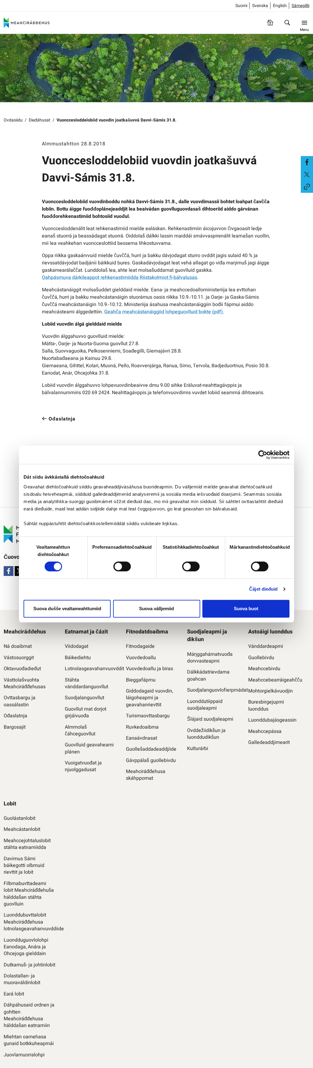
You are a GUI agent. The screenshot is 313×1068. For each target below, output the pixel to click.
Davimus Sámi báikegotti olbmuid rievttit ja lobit (24, 865)
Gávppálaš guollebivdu (151, 760)
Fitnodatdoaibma (147, 632)
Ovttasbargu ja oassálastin (19, 701)
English (280, 5)
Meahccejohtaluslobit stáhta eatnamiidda (27, 844)
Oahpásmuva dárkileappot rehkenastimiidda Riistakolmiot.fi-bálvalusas (119, 277)
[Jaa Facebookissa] (307, 162)
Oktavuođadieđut (22, 668)
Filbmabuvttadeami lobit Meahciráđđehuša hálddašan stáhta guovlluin (29, 894)
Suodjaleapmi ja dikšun (207, 635)
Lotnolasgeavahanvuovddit (91, 668)
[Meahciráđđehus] (27, 22)
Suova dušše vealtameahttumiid (67, 608)
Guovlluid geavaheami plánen (89, 748)
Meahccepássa (265, 731)
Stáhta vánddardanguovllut (86, 683)
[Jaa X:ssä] (307, 174)
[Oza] (287, 23)
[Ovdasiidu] (270, 23)
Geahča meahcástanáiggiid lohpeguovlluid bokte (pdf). (164, 312)
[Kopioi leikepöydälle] (307, 187)
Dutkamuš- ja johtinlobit (29, 965)
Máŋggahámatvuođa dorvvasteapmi (210, 658)
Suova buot (246, 608)
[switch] (122, 566)
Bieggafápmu (141, 680)
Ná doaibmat (18, 646)
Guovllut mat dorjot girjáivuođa (85, 712)
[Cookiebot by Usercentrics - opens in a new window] (262, 454)
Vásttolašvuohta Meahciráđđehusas (25, 683)
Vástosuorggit (19, 657)
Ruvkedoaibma (142, 727)
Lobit (10, 804)
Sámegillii (300, 5)
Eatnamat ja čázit (86, 632)
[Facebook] (8, 571)
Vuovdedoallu (141, 657)
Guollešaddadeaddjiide (151, 749)
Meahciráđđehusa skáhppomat (145, 775)
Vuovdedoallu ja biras (149, 668)
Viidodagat (76, 646)
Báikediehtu (78, 657)
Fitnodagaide (140, 646)
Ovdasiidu (13, 120)
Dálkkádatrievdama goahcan (208, 675)
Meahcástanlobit (22, 829)
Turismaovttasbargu (148, 715)
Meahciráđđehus (25, 632)
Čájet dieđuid (263, 589)
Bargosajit (15, 727)
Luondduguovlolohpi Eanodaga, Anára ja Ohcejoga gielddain (26, 947)
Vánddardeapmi (265, 646)
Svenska (260, 5)
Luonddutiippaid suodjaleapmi (205, 705)
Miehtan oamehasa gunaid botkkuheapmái (29, 1040)
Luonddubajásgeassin (272, 720)
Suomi (241, 5)
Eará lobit (14, 994)
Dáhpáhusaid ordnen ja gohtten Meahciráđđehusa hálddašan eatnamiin (29, 1015)
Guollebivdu (261, 657)
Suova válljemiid (156, 608)
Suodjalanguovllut (84, 697)
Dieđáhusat (39, 120)
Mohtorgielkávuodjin (270, 691)
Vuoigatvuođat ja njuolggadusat (83, 766)
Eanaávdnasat (141, 738)
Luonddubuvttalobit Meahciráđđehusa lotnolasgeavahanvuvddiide (30, 922)
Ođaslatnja (15, 715)
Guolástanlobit (19, 818)
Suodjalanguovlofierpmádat (213, 690)
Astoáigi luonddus (270, 632)
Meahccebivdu (264, 668)
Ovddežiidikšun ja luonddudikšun (206, 734)
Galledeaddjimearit (269, 742)
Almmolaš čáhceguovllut (80, 731)
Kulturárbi (197, 748)
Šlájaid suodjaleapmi (210, 719)
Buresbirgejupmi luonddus (266, 705)
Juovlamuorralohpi (24, 1054)
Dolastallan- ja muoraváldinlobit (22, 979)
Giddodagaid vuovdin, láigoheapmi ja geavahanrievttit (149, 698)
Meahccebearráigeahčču (274, 680)
